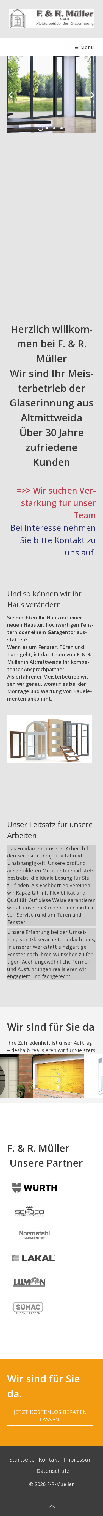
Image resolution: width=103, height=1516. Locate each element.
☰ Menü (84, 47)
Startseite (22, 1459)
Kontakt (49, 1459)
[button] (50, 1416)
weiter (90, 99)
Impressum (78, 1459)
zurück (13, 99)
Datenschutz (53, 1470)
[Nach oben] (51, 1505)
